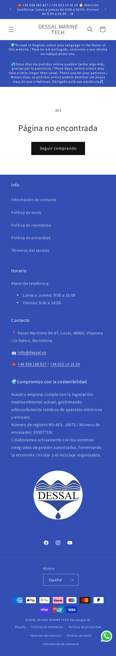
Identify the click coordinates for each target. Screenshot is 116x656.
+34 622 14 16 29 (65, 364)
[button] (11, 29)
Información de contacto (34, 199)
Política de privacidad (30, 237)
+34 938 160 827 (32, 364)
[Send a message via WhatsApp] (106, 636)
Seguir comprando (58, 148)
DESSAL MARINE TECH (53, 620)
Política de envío (26, 212)
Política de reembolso (31, 225)
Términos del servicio (30, 250)
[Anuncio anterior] (10, 9)
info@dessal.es (32, 352)
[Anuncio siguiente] (105, 9)
